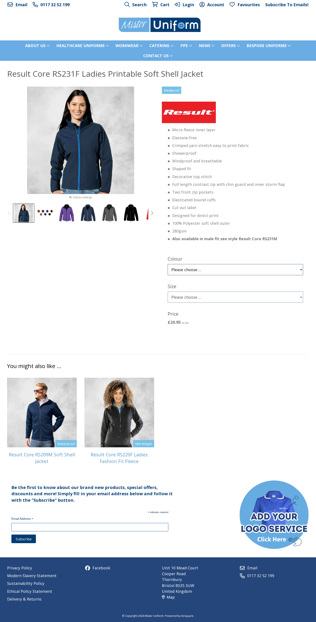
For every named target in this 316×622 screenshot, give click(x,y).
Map (171, 597)
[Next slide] (152, 213)
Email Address (22, 519)
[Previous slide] (9, 213)
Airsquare (187, 616)
